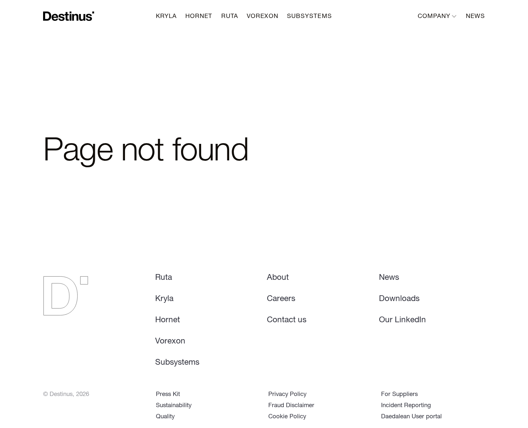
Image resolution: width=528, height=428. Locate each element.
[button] (437, 16)
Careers (281, 299)
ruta (229, 17)
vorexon (262, 17)
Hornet (167, 320)
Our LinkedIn (402, 320)
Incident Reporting (406, 406)
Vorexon (170, 342)
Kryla (166, 17)
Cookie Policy (287, 417)
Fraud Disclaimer (291, 406)
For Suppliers (399, 395)
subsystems (309, 17)
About (278, 278)
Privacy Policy (287, 395)
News (475, 17)
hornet (199, 17)
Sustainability (173, 406)
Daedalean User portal (411, 417)
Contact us (286, 320)
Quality (165, 417)
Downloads (399, 299)
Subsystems (177, 363)
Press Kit (168, 395)
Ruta (163, 278)
